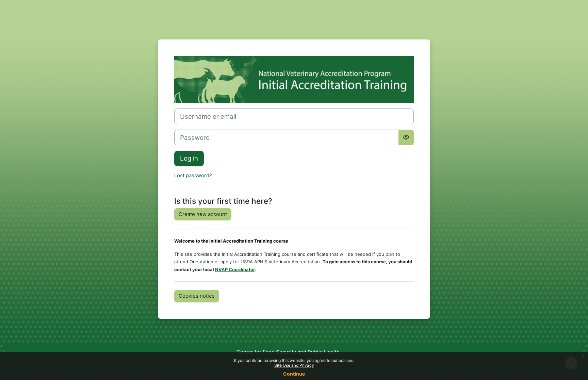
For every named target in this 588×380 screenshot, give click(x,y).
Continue (294, 374)
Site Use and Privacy (294, 365)
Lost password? (193, 175)
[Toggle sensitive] (406, 137)
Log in (189, 158)
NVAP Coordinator (235, 269)
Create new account (203, 214)
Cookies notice (197, 296)
